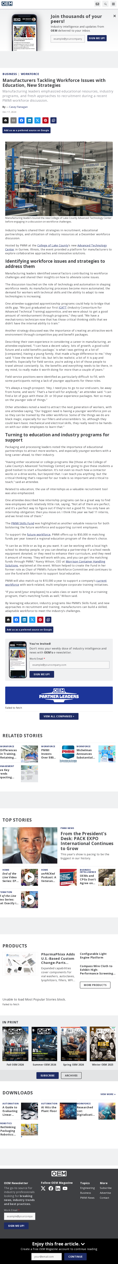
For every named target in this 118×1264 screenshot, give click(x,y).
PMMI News (67, 828)
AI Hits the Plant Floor (49, 1109)
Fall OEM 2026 (15, 1064)
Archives (71, 1075)
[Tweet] (37, 120)
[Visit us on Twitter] (43, 1188)
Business (9, 74)
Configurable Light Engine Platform (93, 955)
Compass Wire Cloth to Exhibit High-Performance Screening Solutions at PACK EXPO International (97, 969)
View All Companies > (59, 716)
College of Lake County (53, 245)
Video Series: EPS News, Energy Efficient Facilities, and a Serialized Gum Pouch (10, 877)
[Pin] (45, 120)
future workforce (38, 534)
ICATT (63, 307)
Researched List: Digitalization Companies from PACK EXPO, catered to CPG (86, 1111)
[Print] (5, 120)
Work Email (37, 658)
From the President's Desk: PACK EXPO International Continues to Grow (87, 841)
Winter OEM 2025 (102, 1064)
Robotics (6, 1123)
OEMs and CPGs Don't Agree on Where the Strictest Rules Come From (88, 879)
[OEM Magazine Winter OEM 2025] (103, 1044)
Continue (75, 1256)
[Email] (13, 120)
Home (5, 869)
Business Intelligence (88, 870)
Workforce (30, 74)
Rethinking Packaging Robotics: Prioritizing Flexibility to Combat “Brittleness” (9, 1130)
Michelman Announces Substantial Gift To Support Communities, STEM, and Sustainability (86, 753)
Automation (10, 1103)
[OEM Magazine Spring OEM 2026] (74, 1044)
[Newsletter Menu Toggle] (97, 4)
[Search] (105, 4)
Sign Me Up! (97, 38)
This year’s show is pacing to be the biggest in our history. (85, 856)
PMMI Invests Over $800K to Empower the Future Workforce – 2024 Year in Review (49, 753)
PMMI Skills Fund (22, 523)
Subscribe (48, 1075)
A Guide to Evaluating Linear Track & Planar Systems (10, 1111)
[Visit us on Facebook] (51, 1188)
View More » (108, 1094)
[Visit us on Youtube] (65, 1188)
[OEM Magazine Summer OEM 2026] (44, 1044)
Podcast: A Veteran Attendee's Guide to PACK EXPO (49, 877)
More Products (95, 985)
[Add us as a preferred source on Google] (53, 120)
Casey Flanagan (18, 107)
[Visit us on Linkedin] (58, 1188)
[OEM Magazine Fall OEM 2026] (15, 1044)
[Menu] (113, 4)
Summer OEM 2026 (44, 1064)
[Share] (21, 120)
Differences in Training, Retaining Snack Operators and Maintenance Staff (9, 753)
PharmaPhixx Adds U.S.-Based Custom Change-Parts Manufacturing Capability (58, 958)
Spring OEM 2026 (73, 1064)
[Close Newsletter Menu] (114, 16)
